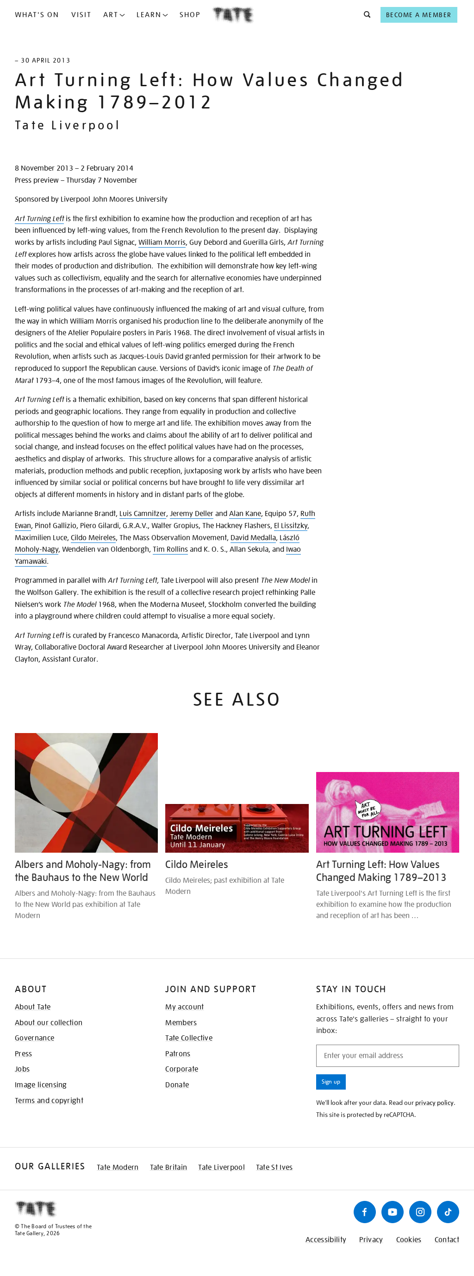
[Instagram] (420, 1212)
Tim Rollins (170, 549)
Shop (190, 14)
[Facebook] (365, 1212)
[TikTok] (448, 1212)
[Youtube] (392, 1212)
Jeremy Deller (191, 513)
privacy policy (434, 1102)
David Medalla (253, 537)
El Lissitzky (290, 525)
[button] (364, 15)
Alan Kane (245, 513)
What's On (37, 14)
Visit (81, 14)
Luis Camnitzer (142, 513)
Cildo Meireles (93, 537)
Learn (149, 14)
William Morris (162, 242)
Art (110, 14)
